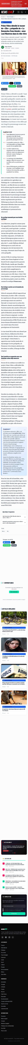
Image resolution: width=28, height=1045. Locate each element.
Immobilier (3, 982)
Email (20, 86)
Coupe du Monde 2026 (6, 1001)
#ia (7, 531)
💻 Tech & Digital (6, 22)
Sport (2, 962)
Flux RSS (3, 1028)
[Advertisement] (14, 565)
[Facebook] (6, 937)
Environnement (4, 969)
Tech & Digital (10, 16)
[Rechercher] (18, 12)
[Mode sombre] (22, 12)
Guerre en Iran (4, 1003)
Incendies (3, 1006)
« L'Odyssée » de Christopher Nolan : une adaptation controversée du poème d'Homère (14, 864)
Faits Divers (4, 994)
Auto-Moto (3, 974)
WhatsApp (13, 86)
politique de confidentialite (15, 910)
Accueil (3, 16)
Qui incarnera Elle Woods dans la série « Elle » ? (12, 517)
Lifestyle (3, 986)
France (2, 945)
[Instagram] (9, 937)
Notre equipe (4, 1018)
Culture (3, 964)
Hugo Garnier (8, 46)
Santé (2, 959)
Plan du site (4, 1030)
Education (3, 996)
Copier (5, 89)
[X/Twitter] (2, 937)
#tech (3, 531)
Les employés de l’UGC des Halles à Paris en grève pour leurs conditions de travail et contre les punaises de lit (15, 876)
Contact (3, 1021)
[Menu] (25, 12)
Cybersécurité (4, 1008)
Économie (3, 952)
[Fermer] (26, 9)
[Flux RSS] (12, 937)
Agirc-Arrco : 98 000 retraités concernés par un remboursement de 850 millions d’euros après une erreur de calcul (15, 870)
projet (9, 109)
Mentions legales (5, 1023)
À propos (3, 1016)
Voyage (3, 984)
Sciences (3, 957)
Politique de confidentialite (7, 1025)
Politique (3, 950)
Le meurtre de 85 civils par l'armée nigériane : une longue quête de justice (13, 846)
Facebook (6, 83)
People (3, 967)
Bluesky (5, 86)
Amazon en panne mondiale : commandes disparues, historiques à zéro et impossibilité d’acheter (14, 887)
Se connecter (14, 591)
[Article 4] (15, 852)
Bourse (3, 991)
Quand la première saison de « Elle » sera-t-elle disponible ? (13, 522)
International (4, 947)
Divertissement (4, 999)
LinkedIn (18, 83)
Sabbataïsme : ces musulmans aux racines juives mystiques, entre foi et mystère (15, 881)
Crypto (2, 989)
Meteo (2, 972)
